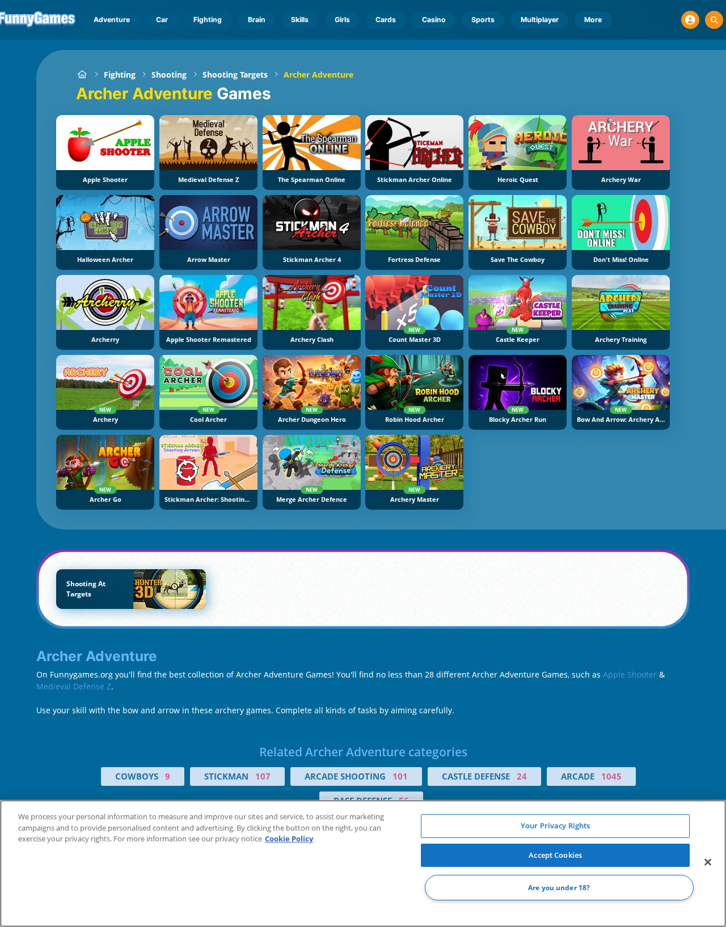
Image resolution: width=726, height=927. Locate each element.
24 (522, 776)
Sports (483, 19)
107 (263, 776)
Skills (300, 19)
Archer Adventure (318, 74)
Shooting (169, 74)
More (593, 19)
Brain (256, 19)
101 (400, 776)
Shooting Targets (235, 74)
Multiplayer (540, 19)
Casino (434, 19)
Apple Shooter (630, 674)
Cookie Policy (289, 838)
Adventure (112, 19)
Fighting (207, 19)
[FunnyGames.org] (82, 75)
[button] (690, 20)
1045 (611, 776)
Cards (385, 19)
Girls (342, 19)
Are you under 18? (559, 887)
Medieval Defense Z (73, 686)
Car (162, 19)
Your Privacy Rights (555, 825)
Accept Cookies (555, 855)
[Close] (707, 862)
